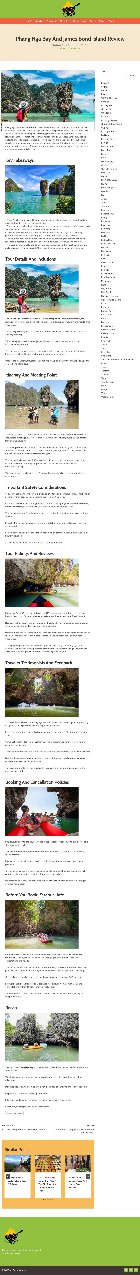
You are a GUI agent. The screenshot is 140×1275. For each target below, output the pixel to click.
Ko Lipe (104, 236)
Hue (103, 195)
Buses (104, 94)
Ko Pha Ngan (107, 240)
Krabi (103, 258)
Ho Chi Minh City (109, 180)
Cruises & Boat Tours (111, 124)
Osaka (104, 303)
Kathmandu (106, 221)
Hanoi (76, 21)
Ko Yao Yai (106, 247)
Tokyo (93, 21)
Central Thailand (109, 98)
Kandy (104, 217)
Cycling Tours (107, 131)
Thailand (105, 370)
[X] (131, 1270)
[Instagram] (136, 1270)
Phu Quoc (106, 314)
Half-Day (105, 172)
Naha (103, 284)
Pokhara (105, 322)
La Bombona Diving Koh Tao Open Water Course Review (74, 1129)
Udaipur (105, 389)
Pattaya (105, 307)
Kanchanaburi (107, 213)
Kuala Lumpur (107, 262)
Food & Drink (107, 146)
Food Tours (106, 150)
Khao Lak (105, 225)
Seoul (111, 21)
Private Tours (107, 333)
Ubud (84, 21)
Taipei (104, 367)
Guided (104, 165)
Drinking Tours (108, 139)
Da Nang (105, 135)
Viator (104, 393)
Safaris (104, 337)
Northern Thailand (110, 296)
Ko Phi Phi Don (108, 243)
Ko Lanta (105, 232)
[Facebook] (126, 1270)
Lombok (105, 269)
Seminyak (105, 341)
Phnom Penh (107, 311)
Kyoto (104, 266)
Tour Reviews (74, 48)
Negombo (106, 288)
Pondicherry (107, 326)
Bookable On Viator (14, 1113)
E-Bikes (104, 142)
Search (104, 71)
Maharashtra (107, 273)
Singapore (106, 355)
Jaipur (104, 199)
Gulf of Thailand (109, 169)
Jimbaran (105, 206)
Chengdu (105, 101)
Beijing (104, 86)
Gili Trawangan (108, 161)
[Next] (88, 1176)
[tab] (43, 1199)
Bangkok (39, 21)
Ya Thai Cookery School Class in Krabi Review (23, 1127)
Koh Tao (105, 255)
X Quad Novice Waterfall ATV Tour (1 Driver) (17, 1180)
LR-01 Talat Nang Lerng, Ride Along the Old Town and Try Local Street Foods (47, 1184)
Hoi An (29, 21)
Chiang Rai (106, 109)
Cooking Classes (109, 120)
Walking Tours (108, 397)
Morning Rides (108, 277)
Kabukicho (106, 210)
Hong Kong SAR (108, 187)
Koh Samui (106, 251)
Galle (103, 157)
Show (104, 348)
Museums (106, 281)
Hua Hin (104, 191)
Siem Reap (65, 21)
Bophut (104, 90)
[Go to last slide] (8, 1176)
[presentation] (17, 1163)
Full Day (105, 154)
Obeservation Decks (111, 299)
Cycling (104, 127)
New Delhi (106, 292)
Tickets (104, 374)
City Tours (106, 113)
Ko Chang (105, 228)
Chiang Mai (52, 21)
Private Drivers (108, 329)
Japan (104, 202)
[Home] (51, 45)
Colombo (105, 116)
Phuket (102, 21)
